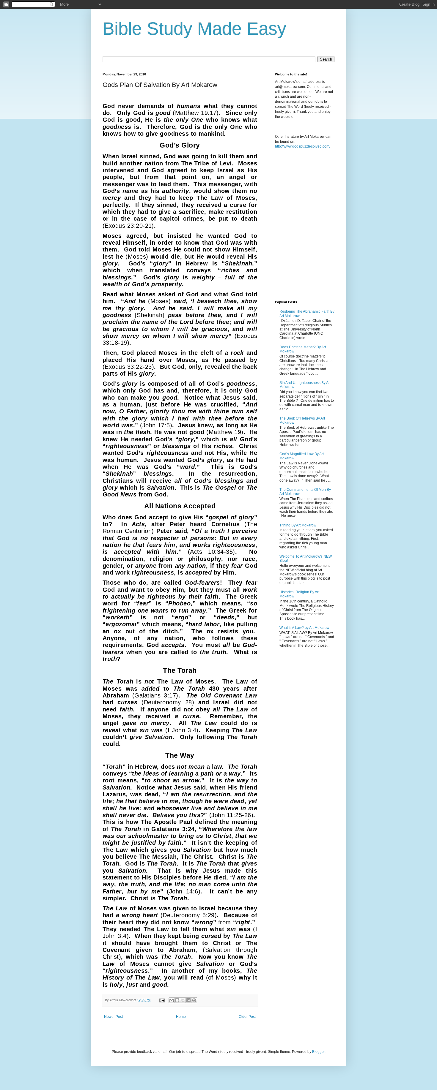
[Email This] (172, 1000)
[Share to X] (183, 1000)
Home (181, 1017)
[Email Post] (162, 1000)
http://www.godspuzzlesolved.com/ (302, 146)
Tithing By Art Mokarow (297, 525)
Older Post (247, 1017)
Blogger (318, 1052)
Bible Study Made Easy (194, 29)
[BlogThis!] (177, 1000)
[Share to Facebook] (188, 1000)
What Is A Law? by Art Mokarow (304, 628)
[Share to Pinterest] (194, 1000)
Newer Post (113, 1017)
